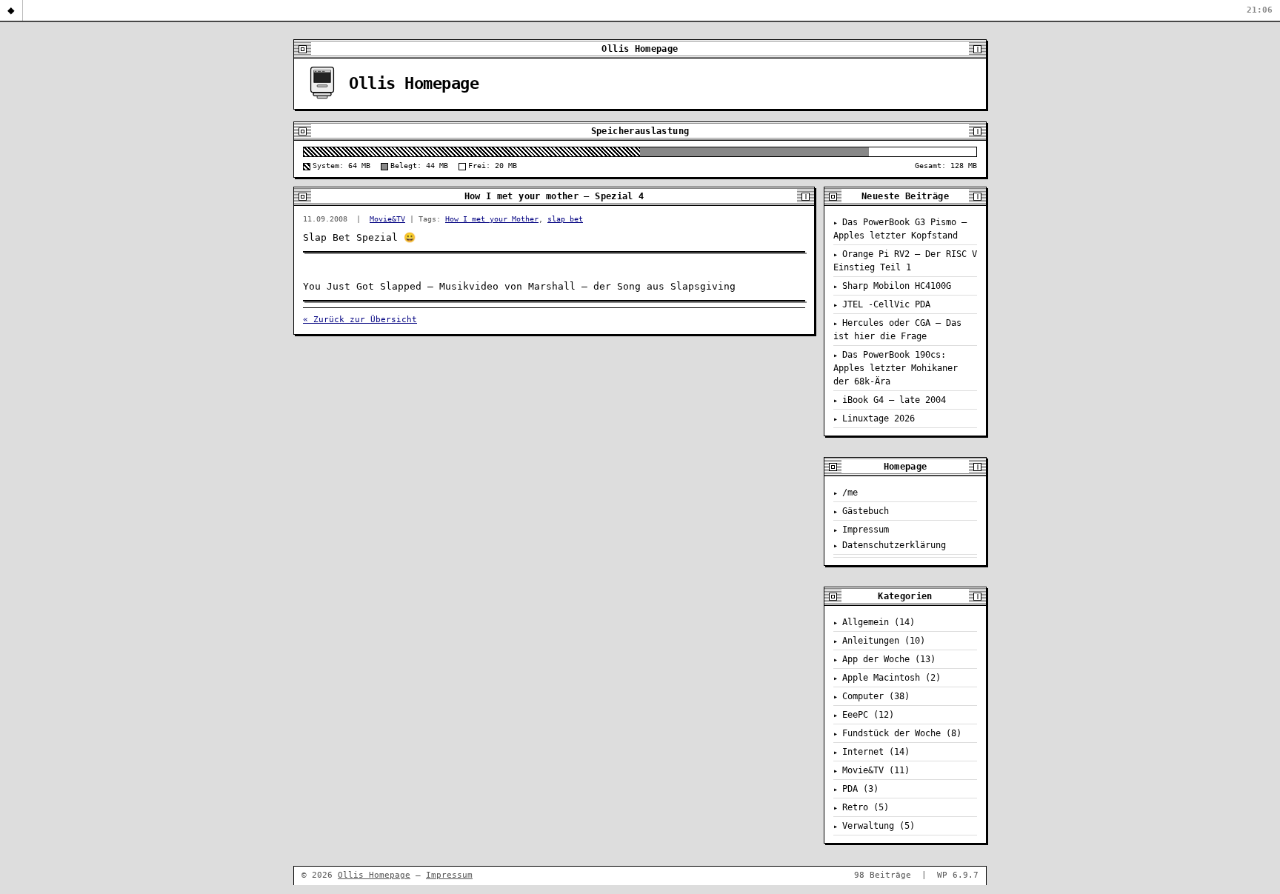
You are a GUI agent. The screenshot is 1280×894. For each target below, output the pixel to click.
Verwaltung (868, 826)
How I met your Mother (492, 219)
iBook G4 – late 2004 (894, 400)
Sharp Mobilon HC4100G (896, 286)
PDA (850, 789)
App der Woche (876, 659)
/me (850, 492)
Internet (863, 752)
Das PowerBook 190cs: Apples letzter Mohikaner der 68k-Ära (895, 368)
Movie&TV (387, 219)
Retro (855, 807)
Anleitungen (870, 641)
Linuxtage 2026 (878, 418)
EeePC (855, 715)
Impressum (865, 529)
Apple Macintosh (881, 678)
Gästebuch (865, 511)
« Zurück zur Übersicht (360, 319)
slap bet (565, 219)
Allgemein (865, 622)
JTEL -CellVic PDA (886, 304)
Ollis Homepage (414, 83)
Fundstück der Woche (891, 733)
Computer (863, 696)
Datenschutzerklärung (894, 545)
